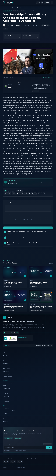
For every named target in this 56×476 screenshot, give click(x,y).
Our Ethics (49, 345)
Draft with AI (20, 190)
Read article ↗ (47, 77)
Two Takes (9, 7)
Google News (46, 25)
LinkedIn (8, 193)
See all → (51, 263)
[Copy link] (38, 193)
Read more (35, 90)
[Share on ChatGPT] (26, 193)
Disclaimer (34, 465)
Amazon (27, 143)
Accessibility (19, 467)
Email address (7, 444)
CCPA (48, 465)
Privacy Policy (19, 465)
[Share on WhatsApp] (35, 193)
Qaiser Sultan (8, 286)
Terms (25, 465)
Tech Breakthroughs (19, 10)
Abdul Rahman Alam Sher (15, 25)
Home (4, 7)
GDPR (24, 467)
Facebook (21, 193)
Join (50, 447)
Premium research (8, 438)
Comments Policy (41, 465)
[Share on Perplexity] (29, 193)
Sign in (47, 2)
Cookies (29, 465)
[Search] (42, 2)
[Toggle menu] (52, 2)
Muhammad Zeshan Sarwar (37, 310)
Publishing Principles (41, 345)
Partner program (18, 438)
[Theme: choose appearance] (38, 2)
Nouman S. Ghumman (9, 310)
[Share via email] (41, 193)
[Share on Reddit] (32, 193)
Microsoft (34, 143)
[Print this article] (44, 193)
